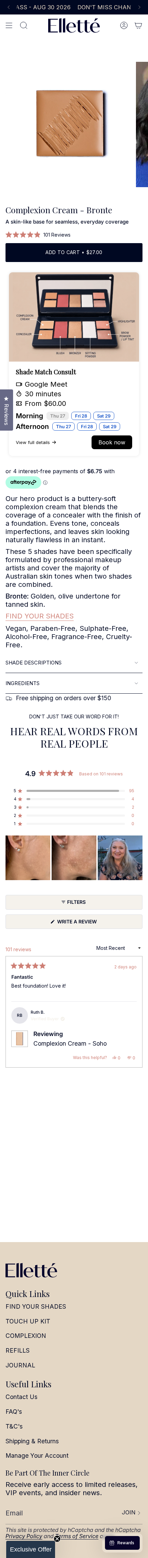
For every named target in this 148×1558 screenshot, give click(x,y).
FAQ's (14, 1411)
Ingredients (23, 683)
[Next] (139, 7)
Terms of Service (76, 1536)
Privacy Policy (24, 1536)
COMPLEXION (26, 1335)
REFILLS (18, 1350)
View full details (33, 442)
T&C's (14, 1426)
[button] (38, 234)
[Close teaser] (57, 1538)
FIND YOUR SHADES (40, 616)
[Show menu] (9, 25)
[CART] (138, 25)
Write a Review (88, 923)
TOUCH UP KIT (28, 1321)
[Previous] (9, 7)
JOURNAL (20, 1365)
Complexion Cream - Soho (70, 1043)
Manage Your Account (37, 1455)
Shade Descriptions (34, 662)
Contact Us (22, 1396)
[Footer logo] (31, 1270)
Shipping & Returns (32, 1441)
